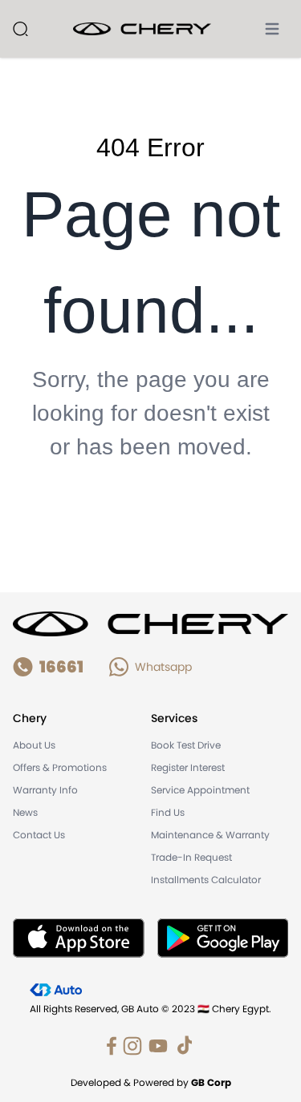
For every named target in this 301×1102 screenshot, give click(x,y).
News (25, 812)
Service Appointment (200, 790)
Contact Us (39, 835)
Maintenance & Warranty (210, 835)
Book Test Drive (186, 745)
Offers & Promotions (60, 767)
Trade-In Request (191, 857)
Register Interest (188, 767)
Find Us (168, 812)
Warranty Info (45, 790)
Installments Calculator (206, 879)
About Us (34, 745)
